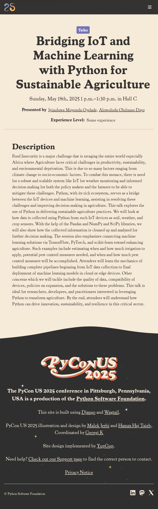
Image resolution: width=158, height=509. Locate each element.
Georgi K (94, 432)
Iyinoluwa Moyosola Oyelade (72, 109)
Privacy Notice (79, 472)
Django (88, 412)
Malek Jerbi (98, 425)
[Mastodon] (142, 493)
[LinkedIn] (132, 493)
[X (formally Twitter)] (151, 493)
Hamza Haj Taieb (134, 425)
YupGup (105, 445)
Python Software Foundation (110, 398)
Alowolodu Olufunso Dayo (122, 109)
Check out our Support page (55, 459)
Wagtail (111, 412)
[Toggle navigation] (150, 7)
